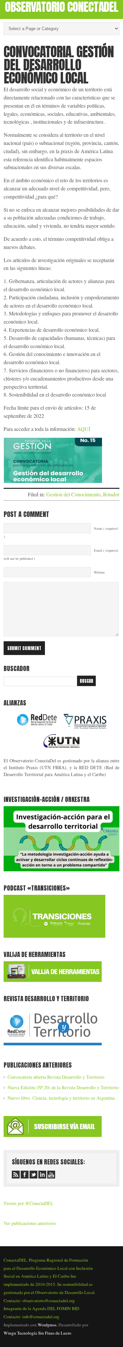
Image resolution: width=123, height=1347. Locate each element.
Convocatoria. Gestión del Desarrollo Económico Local (59, 65)
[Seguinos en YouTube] (51, 1175)
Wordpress (47, 1325)
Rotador (111, 494)
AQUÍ (83, 428)
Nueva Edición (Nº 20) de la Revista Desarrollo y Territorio (63, 1087)
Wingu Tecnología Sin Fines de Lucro (37, 1333)
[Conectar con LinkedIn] (42, 1175)
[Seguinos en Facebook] (25, 1175)
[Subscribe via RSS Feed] (16, 1175)
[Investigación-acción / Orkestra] (61, 869)
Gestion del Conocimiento (73, 494)
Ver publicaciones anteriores (30, 1223)
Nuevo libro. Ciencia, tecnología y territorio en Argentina (61, 1098)
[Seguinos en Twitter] (33, 1175)
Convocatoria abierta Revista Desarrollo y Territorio (56, 1077)
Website (99, 572)
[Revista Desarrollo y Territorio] (53, 1046)
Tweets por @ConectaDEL (28, 1203)
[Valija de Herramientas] (53, 980)
